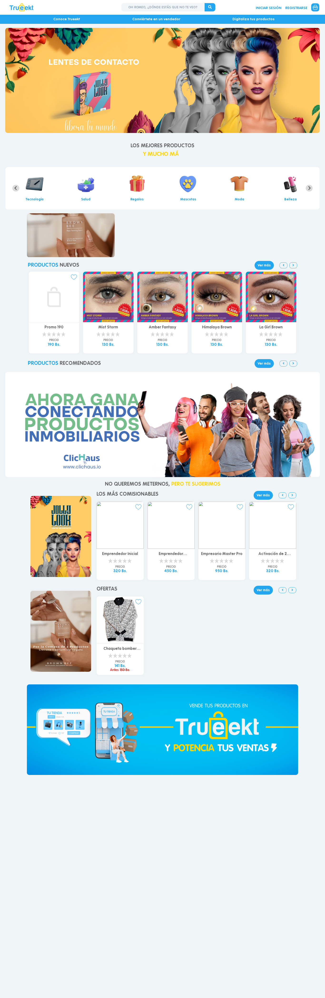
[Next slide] (309, 188)
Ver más (264, 265)
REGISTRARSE (296, 7)
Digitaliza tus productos (253, 19)
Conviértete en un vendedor (156, 19)
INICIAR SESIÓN (268, 7)
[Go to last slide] (15, 188)
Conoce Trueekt (66, 19)
